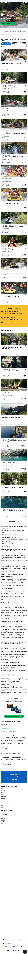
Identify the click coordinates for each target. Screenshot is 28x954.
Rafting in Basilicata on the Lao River (11, 534)
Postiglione (3, 823)
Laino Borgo (4, 800)
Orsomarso (3, 796)
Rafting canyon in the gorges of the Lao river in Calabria (14, 134)
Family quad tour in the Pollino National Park (13, 417)
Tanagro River (4, 814)
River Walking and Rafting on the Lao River (12, 180)
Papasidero (3, 792)
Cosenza (3, 798)
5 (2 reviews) (6, 20)
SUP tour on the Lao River (8, 394)
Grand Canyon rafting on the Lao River (11, 63)
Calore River (4, 818)
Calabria (3, 789)
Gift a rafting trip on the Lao (8, 543)
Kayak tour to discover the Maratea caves (12, 370)
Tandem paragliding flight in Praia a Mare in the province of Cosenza (14, 441)
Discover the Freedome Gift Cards (14, 716)
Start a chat (14, 779)
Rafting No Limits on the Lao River (10, 296)
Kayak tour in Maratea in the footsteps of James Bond (12, 511)
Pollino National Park (7, 546)
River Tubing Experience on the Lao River (12, 226)
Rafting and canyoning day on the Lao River (13, 273)
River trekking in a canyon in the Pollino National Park (12, 348)
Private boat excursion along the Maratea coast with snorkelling (12, 464)
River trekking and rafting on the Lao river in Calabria (13, 157)
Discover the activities (8, 23)
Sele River (3, 822)
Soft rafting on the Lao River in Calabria (12, 86)
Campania (3, 812)
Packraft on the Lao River (8, 250)
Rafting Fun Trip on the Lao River (10, 203)
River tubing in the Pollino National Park (12, 110)
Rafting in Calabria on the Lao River (10, 537)
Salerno (3, 820)
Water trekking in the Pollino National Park (12, 487)
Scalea (2, 794)
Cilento (2, 816)
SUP (2, 805)
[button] (25, 952)
